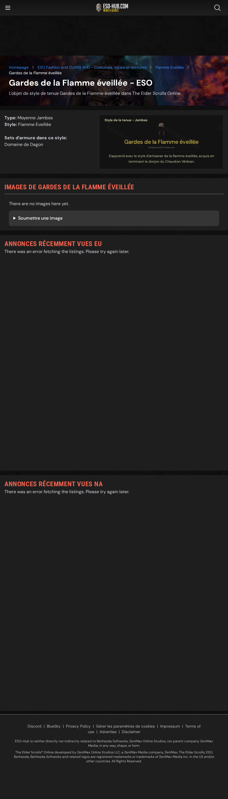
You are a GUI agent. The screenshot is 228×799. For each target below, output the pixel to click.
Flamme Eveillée (169, 67)
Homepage (19, 67)
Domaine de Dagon (23, 144)
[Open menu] (7, 7)
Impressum (170, 726)
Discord (34, 726)
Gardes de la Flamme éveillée (161, 141)
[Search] (219, 7)
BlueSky (54, 726)
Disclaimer (131, 731)
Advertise (108, 731)
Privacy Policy (78, 726)
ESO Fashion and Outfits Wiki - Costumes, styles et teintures (92, 67)
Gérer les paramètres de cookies (125, 726)
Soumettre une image (40, 218)
